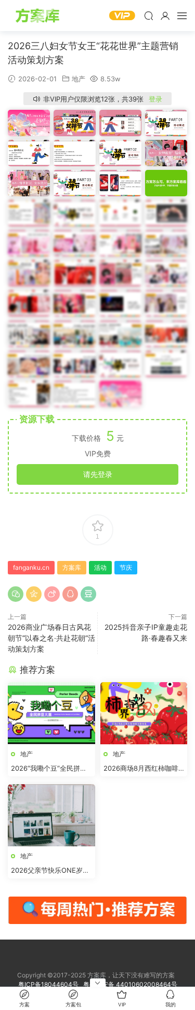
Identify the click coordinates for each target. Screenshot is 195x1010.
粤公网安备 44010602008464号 (130, 984)
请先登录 (97, 474)
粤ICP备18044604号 (50, 984)
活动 (100, 567)
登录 (155, 99)
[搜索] (149, 15)
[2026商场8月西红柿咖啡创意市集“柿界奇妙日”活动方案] (144, 713)
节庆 (126, 567)
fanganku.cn (31, 567)
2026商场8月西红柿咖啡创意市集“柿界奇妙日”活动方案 (143, 768)
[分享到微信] (15, 594)
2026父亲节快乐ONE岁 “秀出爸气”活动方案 (47, 870)
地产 (78, 79)
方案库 (39, 15)
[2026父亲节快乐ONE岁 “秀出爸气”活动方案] (51, 815)
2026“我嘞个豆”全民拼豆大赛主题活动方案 (49, 768)
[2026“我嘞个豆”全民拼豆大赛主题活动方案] (51, 713)
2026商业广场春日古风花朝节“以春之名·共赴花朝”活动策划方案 (51, 638)
